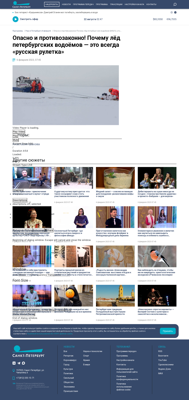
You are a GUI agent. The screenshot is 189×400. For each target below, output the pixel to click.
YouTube (162, 360)
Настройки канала (134, 4)
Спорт (86, 356)
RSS (160, 351)
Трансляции (116, 4)
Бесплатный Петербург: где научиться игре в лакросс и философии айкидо (68, 233)
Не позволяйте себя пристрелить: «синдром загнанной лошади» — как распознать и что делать (31, 272)
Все (65, 351)
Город (66, 364)
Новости (66, 4)
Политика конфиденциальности (127, 378)
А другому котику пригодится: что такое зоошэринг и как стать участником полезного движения (72, 193)
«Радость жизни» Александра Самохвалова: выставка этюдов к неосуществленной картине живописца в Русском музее (113, 272)
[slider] (66, 158)
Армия (86, 360)
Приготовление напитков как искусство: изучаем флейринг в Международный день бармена (112, 233)
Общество (69, 382)
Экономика (69, 387)
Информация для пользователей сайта (127, 370)
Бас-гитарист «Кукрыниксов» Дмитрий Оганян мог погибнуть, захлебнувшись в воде (56, 12)
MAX (160, 373)
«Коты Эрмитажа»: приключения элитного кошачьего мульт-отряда (31, 192)
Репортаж (68, 356)
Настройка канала (125, 360)
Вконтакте (163, 356)
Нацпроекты (51, 4)
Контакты (151, 4)
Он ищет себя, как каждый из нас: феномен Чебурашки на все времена (72, 310)
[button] (175, 12)
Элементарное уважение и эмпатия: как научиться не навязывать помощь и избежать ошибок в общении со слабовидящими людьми (157, 233)
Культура (68, 369)
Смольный (69, 378)
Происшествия (71, 391)
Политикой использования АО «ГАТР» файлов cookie (49, 334)
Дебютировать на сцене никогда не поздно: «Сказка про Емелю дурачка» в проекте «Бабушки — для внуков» (157, 193)
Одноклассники (165, 364)
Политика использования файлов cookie (124, 387)
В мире (86, 364)
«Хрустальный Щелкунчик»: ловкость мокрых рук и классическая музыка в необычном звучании (32, 311)
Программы (102, 4)
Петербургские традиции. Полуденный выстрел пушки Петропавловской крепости (110, 311)
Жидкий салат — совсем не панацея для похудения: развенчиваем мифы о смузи (114, 193)
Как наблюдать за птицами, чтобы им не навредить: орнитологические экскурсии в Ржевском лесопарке (156, 272)
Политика (68, 373)
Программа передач (83, 4)
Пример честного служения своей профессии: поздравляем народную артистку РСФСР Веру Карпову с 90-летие (31, 233)
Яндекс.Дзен (164, 369)
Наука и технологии (92, 351)
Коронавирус (70, 360)
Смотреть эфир (29, 19)
